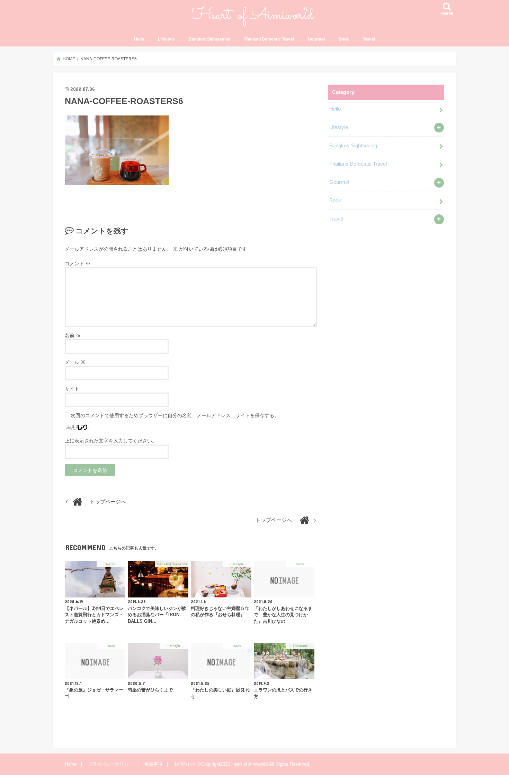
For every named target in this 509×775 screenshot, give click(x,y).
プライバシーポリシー (110, 764)
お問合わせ (185, 764)
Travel (369, 39)
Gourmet (316, 39)
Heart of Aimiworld (249, 764)
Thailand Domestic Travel (269, 39)
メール (75, 362)
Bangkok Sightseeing (209, 39)
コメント (77, 263)
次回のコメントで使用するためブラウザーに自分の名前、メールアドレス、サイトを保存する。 (175, 415)
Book (344, 39)
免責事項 (153, 764)
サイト (72, 388)
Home (71, 764)
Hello (139, 39)
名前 (73, 335)
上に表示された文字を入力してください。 (111, 441)
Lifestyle (166, 39)
